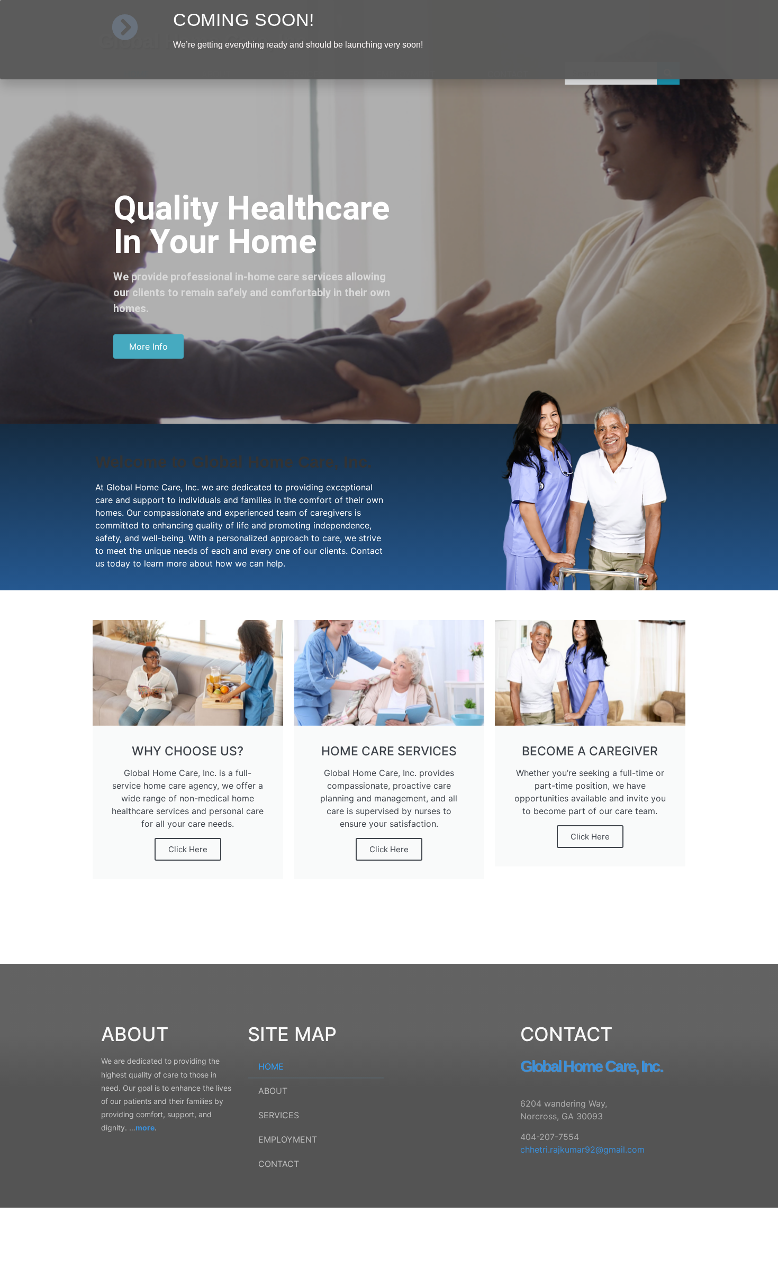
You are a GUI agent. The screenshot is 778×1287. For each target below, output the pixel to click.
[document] (389, 643)
